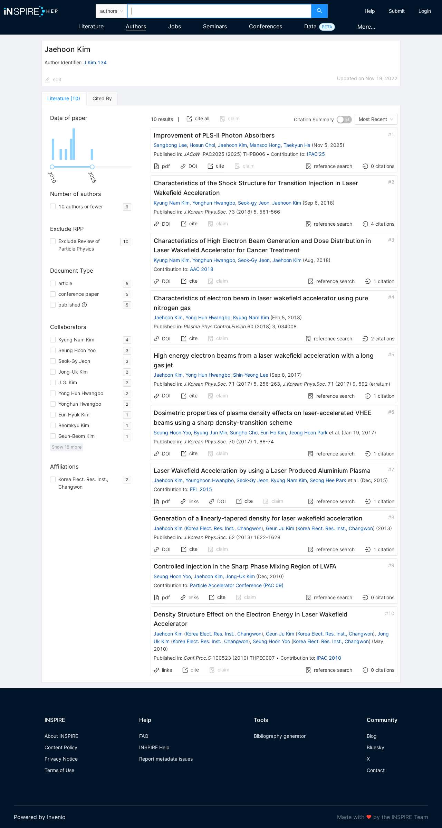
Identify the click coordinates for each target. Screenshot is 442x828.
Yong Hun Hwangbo (207, 317)
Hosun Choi (202, 145)
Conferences (265, 26)
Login (425, 11)
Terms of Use (59, 770)
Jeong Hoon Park (308, 432)
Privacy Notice (61, 759)
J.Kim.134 (95, 62)
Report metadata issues (166, 759)
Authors (136, 26)
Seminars (215, 26)
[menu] (386, 11)
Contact (376, 770)
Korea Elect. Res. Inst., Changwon (223, 528)
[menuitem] (370, 11)
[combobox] (219, 11)
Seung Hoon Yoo (172, 432)
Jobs (174, 26)
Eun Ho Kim (273, 432)
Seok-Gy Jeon (254, 260)
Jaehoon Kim (232, 145)
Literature (91, 26)
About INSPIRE (61, 736)
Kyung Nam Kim (172, 203)
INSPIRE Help (154, 747)
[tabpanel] (221, 394)
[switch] (344, 119)
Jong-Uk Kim (240, 576)
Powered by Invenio (40, 816)
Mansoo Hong (265, 145)
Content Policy (61, 747)
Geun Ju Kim (280, 528)
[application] (92, 144)
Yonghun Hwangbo (213, 203)
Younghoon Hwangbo (209, 480)
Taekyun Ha (297, 145)
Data (310, 26)
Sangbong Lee (170, 145)
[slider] (52, 166)
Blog (372, 736)
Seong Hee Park (328, 480)
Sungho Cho (244, 432)
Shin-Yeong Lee (250, 375)
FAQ (143, 736)
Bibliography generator (280, 736)
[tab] (63, 98)
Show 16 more (66, 447)
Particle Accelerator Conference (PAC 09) (237, 585)
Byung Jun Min (210, 432)
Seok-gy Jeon (253, 203)
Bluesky (375, 747)
